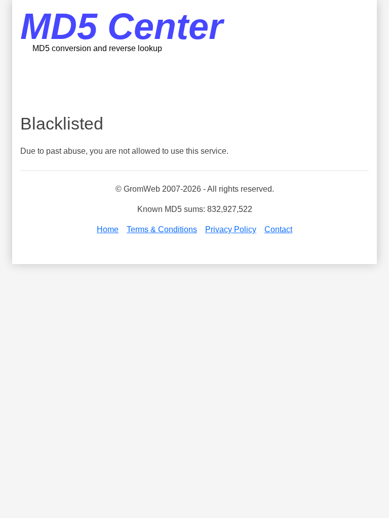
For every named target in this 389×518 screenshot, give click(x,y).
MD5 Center (121, 26)
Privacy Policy (230, 229)
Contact (278, 229)
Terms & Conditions (162, 229)
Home (108, 229)
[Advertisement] (204, 83)
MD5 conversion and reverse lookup (97, 48)
